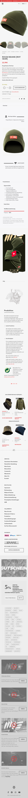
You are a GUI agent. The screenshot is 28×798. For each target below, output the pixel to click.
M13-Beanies (5, 72)
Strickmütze (5, 223)
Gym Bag (19, 619)
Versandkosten (15, 91)
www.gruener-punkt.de (9, 376)
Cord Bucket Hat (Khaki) (5, 440)
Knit (13, 621)
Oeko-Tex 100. (11, 364)
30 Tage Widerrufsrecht (6, 1)
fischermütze (8, 617)
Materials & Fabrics (9, 514)
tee (6, 646)
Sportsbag (8, 637)
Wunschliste (7, 468)
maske (12, 624)
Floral (16, 617)
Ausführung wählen (18, 418)
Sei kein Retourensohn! (10, 526)
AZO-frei (15, 357)
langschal (19, 621)
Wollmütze (11, 223)
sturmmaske (17, 642)
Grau (12, 619)
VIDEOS (23, 680)
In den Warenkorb (20, 87)
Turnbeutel (12, 646)
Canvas (7, 615)
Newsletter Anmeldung (10, 464)
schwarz (18, 630)
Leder (6, 624)
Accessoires (12, 220)
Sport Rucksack (18, 635)
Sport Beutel (13, 633)
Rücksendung (8, 490)
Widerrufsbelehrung (9, 495)
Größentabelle (8, 523)
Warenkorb (7, 473)
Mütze (17, 624)
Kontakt (6, 478)
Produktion (7, 516)
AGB (5, 502)
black (20, 610)
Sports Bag (16, 637)
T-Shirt (7, 644)
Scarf (6, 628)
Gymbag (7, 621)
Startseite (4, 51)
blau (6, 612)
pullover (7, 626)
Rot (13, 626)
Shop (9, 51)
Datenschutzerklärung (10, 497)
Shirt (6, 633)
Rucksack (19, 626)
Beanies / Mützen (15, 51)
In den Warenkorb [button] (7, 418)
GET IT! (20, 597)
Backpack (16, 608)
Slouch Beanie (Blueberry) (18, 440)
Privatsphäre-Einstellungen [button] (11, 500)
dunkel (13, 615)
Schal (12, 628)
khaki (22, 220)
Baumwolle (8, 610)
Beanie (16, 220)
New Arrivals (7, 511)
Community (7, 471)
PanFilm (8, 776)
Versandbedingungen (10, 518)
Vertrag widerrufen (14, 550)
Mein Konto (7, 466)
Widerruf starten (8, 492)
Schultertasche (9, 630)
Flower (7, 619)
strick (6, 639)
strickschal (8, 642)
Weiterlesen (18, 444)
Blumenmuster (14, 612)
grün (20, 220)
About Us (6, 476)
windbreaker (8, 651)
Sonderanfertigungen (10, 521)
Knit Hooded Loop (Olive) (6, 413)
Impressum (7, 487)
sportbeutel (8, 635)
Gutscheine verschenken (11, 461)
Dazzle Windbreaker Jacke (19, 413)
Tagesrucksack (15, 644)
